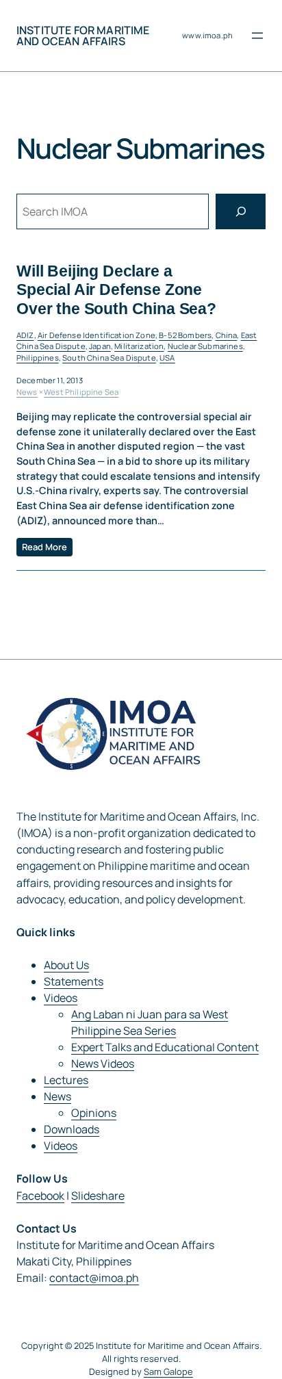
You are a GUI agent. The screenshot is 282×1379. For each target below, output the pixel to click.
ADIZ (25, 335)
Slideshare (98, 1195)
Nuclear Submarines (205, 346)
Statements (73, 981)
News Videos (102, 1063)
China (227, 335)
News (27, 392)
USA (167, 357)
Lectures (66, 1079)
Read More (44, 547)
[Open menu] (257, 35)
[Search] (241, 211)
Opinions (93, 1112)
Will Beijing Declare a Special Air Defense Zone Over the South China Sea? (116, 290)
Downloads (71, 1129)
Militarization (139, 346)
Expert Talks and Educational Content (165, 1047)
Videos (60, 997)
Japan (100, 346)
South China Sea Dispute (109, 357)
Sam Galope (168, 1371)
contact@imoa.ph (94, 1277)
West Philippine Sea (81, 392)
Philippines (37, 357)
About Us (66, 964)
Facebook (40, 1195)
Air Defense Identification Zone (96, 335)
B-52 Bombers (185, 335)
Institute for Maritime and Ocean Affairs (83, 36)
